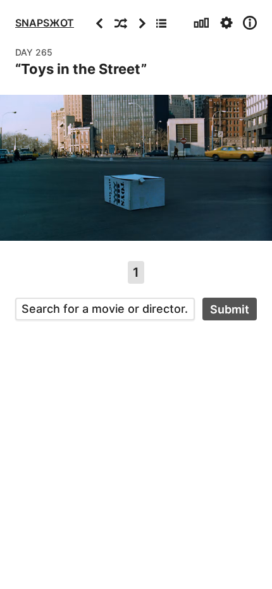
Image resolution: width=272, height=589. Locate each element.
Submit (229, 309)
